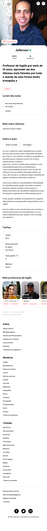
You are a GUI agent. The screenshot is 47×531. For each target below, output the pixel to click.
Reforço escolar (9, 376)
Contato (6, 502)
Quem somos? (8, 328)
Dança (5, 411)
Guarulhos (7, 470)
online (8, 111)
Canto (5, 373)
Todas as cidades (10, 480)
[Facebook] (16, 511)
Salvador (6, 434)
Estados (6, 346)
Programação (8, 404)
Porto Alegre (8, 459)
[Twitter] (23, 511)
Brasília (6, 438)
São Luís (6, 477)
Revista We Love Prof (11, 491)
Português (7, 401)
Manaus (6, 449)
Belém (5, 463)
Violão (5, 380)
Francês (6, 383)
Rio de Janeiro (8, 431)
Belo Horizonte (8, 445)
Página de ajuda (9, 498)
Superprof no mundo (11, 339)
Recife (5, 456)
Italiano (6, 397)
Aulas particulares (18, 312)
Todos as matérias (10, 415)
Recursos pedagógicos (12, 495)
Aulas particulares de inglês (12, 314)
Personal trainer (9, 369)
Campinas (7, 473)
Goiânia (6, 466)
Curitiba (6, 452)
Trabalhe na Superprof (12, 350)
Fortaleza (7, 441)
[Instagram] (30, 511)
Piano (5, 394)
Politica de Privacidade (12, 335)
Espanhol (6, 387)
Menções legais (9, 332)
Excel (5, 408)
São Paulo (7, 427)
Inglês (5, 362)
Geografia (7, 390)
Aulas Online (8, 343)
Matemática (8, 365)
